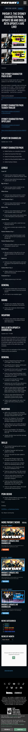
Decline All (7, 729)
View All (24, 522)
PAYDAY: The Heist (9, 630)
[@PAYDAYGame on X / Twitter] (4, 684)
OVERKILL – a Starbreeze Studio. (10, 509)
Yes (14, 658)
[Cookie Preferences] (6, 726)
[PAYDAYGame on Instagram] (18, 684)
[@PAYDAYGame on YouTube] (14, 684)
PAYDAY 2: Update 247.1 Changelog (10, 574)
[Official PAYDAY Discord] (21, 687)
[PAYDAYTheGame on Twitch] (9, 684)
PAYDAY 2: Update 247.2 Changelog (10, 542)
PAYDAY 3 (7, 624)
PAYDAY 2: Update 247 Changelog (9, 605)
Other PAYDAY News (10, 631)
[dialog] (14, 723)
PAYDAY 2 (20, 8)
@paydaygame (9, 670)
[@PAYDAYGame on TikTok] (23, 684)
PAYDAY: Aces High (9, 628)
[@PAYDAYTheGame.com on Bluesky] (11, 687)
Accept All (20, 729)
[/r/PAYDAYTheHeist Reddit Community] (16, 687)
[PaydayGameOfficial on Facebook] (7, 687)
